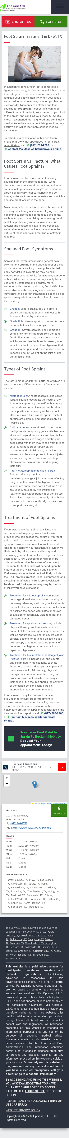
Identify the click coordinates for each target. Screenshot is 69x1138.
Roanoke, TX (17, 943)
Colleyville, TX (32, 947)
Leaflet (36, 803)
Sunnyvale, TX (36, 939)
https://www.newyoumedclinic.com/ (32, 828)
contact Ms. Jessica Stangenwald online (34, 148)
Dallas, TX (41, 935)
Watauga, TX (17, 958)
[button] (34, 784)
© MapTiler (43, 803)
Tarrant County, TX (28, 931)
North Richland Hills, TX (22, 954)
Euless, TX (47, 947)
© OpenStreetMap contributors (57, 803)
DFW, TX (44, 931)
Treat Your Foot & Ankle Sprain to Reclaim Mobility (40, 738)
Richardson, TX (18, 939)
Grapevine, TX (26, 950)
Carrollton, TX (27, 935)
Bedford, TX (16, 947)
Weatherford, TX (34, 943)
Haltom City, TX (43, 950)
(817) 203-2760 (18, 823)
